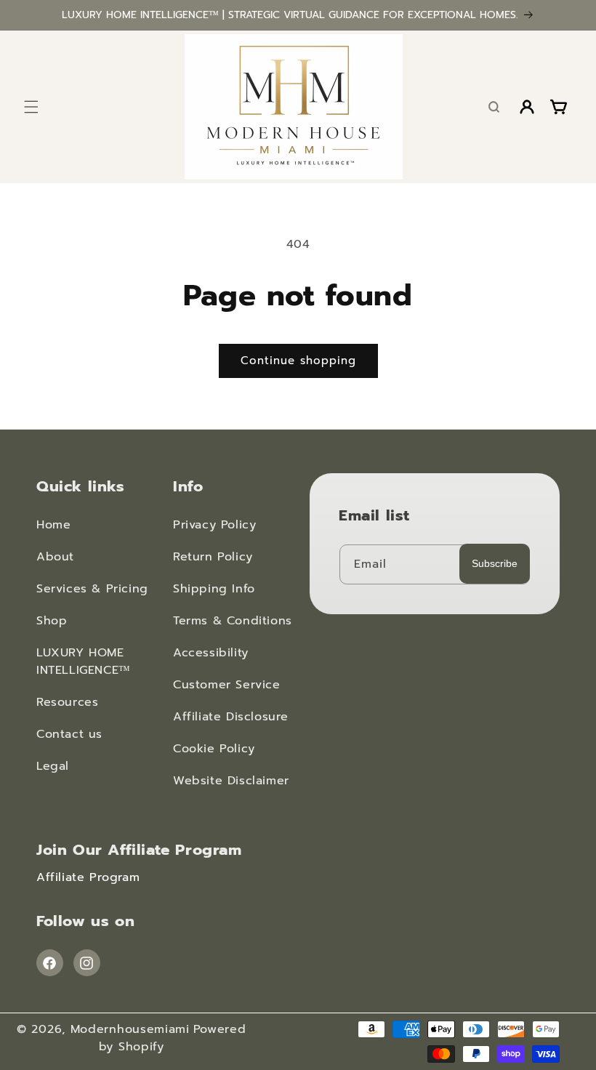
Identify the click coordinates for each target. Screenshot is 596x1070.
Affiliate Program (88, 877)
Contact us (69, 734)
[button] (31, 107)
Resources (67, 702)
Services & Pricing (92, 589)
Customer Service (227, 684)
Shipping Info (214, 589)
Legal (52, 766)
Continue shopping (298, 361)
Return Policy (213, 557)
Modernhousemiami (130, 1029)
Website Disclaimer (231, 780)
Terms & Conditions (232, 620)
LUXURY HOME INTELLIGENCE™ (83, 661)
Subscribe (495, 563)
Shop (51, 620)
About (55, 557)
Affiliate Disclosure (231, 716)
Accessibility (211, 652)
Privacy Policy (214, 525)
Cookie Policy (214, 748)
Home (53, 525)
